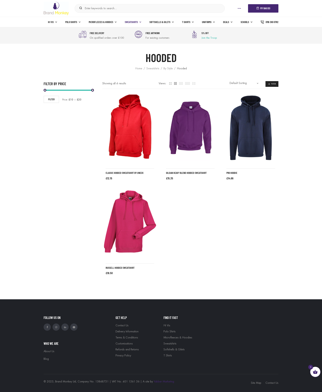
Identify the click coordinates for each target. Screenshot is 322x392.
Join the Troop (209, 38)
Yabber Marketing (164, 381)
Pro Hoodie (231, 172)
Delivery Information (127, 331)
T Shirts (168, 355)
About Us (49, 351)
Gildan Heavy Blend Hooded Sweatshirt (186, 172)
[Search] (80, 8)
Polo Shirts (170, 331)
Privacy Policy (123, 355)
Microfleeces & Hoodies (178, 337)
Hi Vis (167, 325)
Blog (46, 359)
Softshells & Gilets (174, 349)
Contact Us (122, 325)
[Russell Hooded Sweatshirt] (130, 222)
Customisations (124, 343)
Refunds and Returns (127, 349)
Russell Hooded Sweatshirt (120, 267)
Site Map (256, 383)
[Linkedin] (65, 327)
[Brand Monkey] (56, 8)
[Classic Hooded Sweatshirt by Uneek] (130, 128)
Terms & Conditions (127, 337)
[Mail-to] (73, 327)
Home (138, 68)
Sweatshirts (152, 68)
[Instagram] (56, 327)
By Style (168, 68)
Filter (273, 84)
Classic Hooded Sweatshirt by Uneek (125, 172)
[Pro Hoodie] (250, 128)
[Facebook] (47, 327)
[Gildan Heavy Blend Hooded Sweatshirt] (190, 128)
